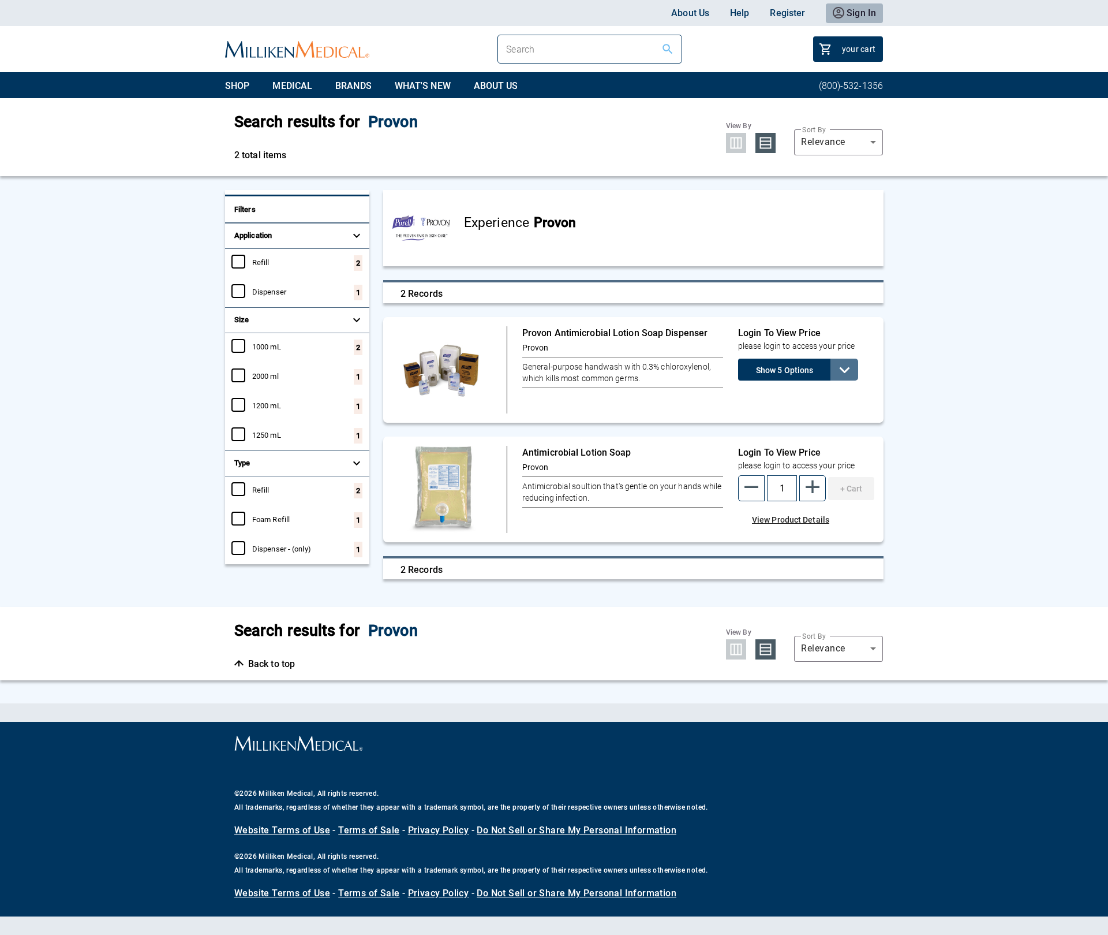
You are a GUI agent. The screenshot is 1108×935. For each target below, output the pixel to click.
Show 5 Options (784, 370)
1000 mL (266, 346)
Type (242, 463)
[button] (751, 488)
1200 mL (266, 405)
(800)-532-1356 (851, 85)
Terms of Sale (368, 830)
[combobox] (838, 142)
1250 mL (266, 435)
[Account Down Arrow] (844, 370)
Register (787, 13)
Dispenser (269, 292)
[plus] (812, 488)
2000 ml (265, 376)
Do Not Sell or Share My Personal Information (576, 830)
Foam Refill (271, 519)
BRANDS (353, 85)
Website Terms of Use (282, 830)
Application (253, 235)
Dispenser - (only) (281, 549)
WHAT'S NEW (423, 85)
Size (241, 319)
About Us (690, 13)
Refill (260, 262)
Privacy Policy (438, 830)
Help (739, 13)
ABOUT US (496, 85)
